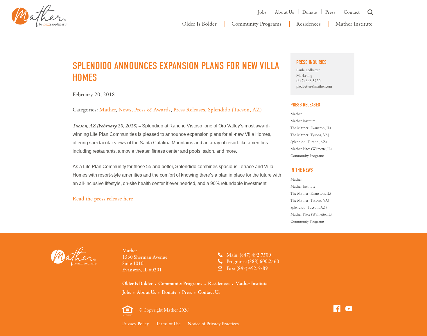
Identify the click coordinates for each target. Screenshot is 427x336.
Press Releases (189, 109)
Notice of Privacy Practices (213, 323)
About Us (284, 12)
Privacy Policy (135, 323)
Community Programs (256, 23)
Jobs (262, 12)
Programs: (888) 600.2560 (253, 261)
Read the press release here (103, 198)
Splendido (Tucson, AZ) (235, 109)
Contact (352, 12)
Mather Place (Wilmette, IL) (311, 149)
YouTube (348, 308)
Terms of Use (168, 323)
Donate (309, 12)
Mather (39, 14)
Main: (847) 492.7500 (249, 255)
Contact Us (209, 292)
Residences (308, 23)
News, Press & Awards (145, 109)
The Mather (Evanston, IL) (310, 128)
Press (330, 12)
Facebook (336, 308)
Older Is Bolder (199, 23)
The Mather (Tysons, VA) (309, 135)
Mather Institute (354, 23)
